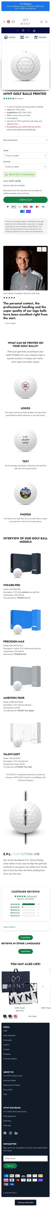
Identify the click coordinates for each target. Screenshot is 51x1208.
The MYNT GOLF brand (12, 1076)
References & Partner (11, 1085)
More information (10, 140)
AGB (5, 1031)
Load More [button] (25, 937)
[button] (9, 98)
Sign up (10, 1166)
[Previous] (39, 249)
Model (5, 150)
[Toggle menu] (4, 21)
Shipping (6, 1054)
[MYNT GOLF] (25, 21)
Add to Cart (25, 199)
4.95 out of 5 (32, 896)
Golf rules (7, 1125)
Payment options (10, 1058)
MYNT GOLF (13, 1193)
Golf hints (7, 1121)
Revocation (7, 1040)
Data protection (9, 1035)
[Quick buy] (34, 1001)
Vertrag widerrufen (25, 1202)
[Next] (44, 249)
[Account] (41, 21)
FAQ (5, 1094)
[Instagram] (10, 1133)
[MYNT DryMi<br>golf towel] (19, 986)
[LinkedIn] (16, 1133)
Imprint (6, 1045)
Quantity (6, 161)
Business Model (9, 1080)
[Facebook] (5, 1133)
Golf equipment (9, 1116)
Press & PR (7, 1090)
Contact (6, 1049)
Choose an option (12, 155)
